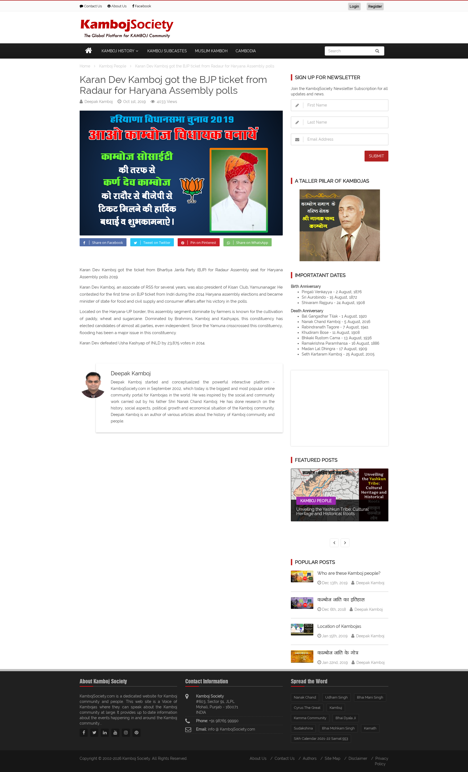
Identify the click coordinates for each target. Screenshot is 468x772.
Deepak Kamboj (98, 101)
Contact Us (92, 6)
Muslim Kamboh (211, 51)
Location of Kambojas (339, 626)
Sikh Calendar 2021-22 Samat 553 (321, 739)
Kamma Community (310, 718)
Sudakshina (303, 728)
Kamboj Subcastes (167, 51)
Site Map (332, 758)
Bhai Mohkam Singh (338, 728)
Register (375, 6)
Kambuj (336, 708)
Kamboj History (118, 51)
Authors (310, 758)
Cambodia (246, 51)
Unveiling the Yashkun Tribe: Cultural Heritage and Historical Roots (332, 511)
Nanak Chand (305, 697)
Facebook (142, 6)
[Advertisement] (289, 26)
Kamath (370, 728)
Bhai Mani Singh (370, 697)
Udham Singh (336, 697)
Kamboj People (316, 501)
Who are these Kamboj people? (349, 573)
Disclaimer (358, 758)
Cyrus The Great (307, 708)
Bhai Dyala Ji (346, 718)
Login (354, 6)
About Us (118, 6)
